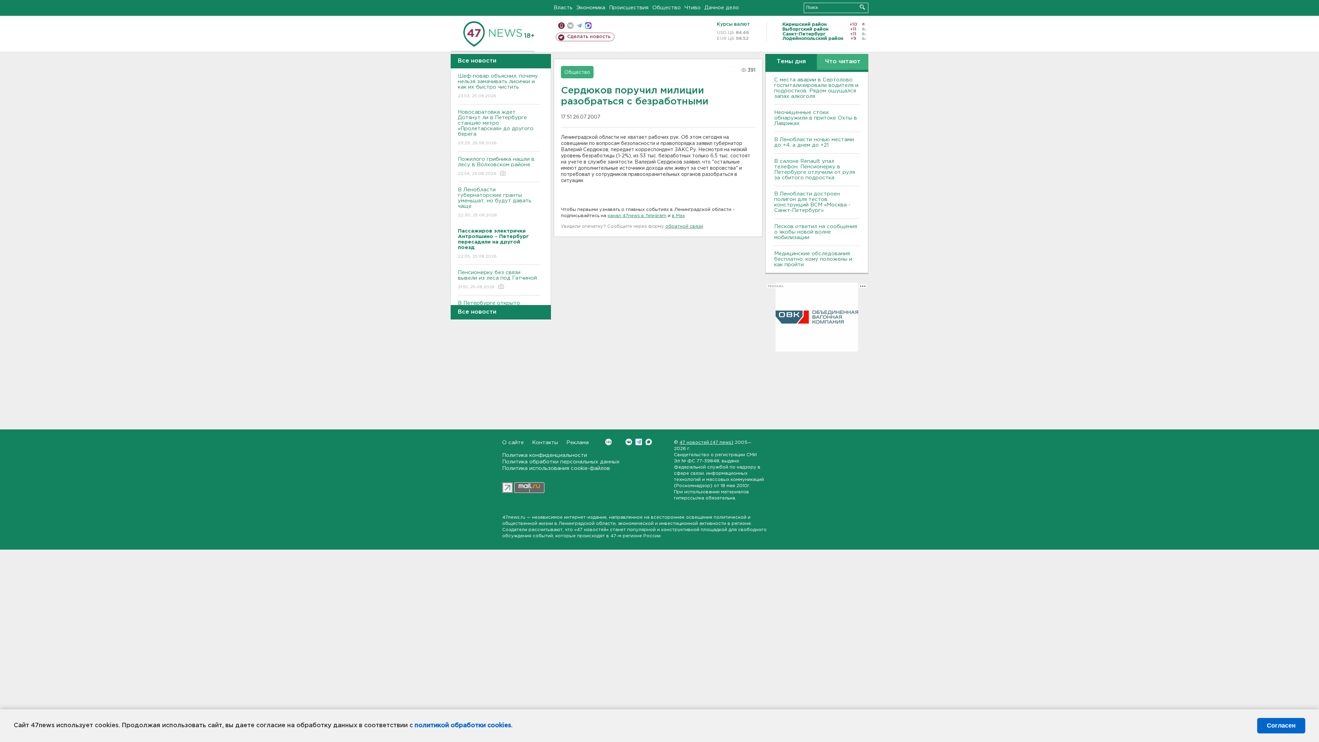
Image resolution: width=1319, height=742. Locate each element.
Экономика (590, 7)
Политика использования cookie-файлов (556, 468)
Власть (563, 7)
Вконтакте (628, 442)
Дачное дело (721, 7)
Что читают (842, 61)
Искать (862, 7)
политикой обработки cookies (463, 725)
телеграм (579, 25)
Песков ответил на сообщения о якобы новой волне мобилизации (815, 232)
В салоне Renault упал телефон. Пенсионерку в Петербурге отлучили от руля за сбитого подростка (814, 169)
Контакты (545, 442)
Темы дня (791, 61)
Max (648, 442)
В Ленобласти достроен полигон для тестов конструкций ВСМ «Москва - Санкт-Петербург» (812, 202)
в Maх (678, 216)
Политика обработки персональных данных (561, 462)
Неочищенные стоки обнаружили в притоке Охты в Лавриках (815, 118)
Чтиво (693, 7)
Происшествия (629, 7)
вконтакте (570, 25)
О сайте (513, 442)
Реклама (577, 442)
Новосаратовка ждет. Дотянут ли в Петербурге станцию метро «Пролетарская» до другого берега (495, 127)
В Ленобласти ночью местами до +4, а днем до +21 (814, 142)
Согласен (1281, 725)
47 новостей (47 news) (706, 443)
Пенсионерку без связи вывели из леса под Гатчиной (497, 279)
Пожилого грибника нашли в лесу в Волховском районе (496, 166)
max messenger (588, 25)
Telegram (638, 442)
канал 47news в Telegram (637, 216)
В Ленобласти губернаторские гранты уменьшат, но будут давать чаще (494, 202)
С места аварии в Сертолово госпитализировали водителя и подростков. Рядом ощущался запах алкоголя (816, 88)
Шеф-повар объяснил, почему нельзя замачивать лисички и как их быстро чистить (498, 86)
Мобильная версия (561, 25)
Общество (666, 7)
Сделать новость (589, 37)
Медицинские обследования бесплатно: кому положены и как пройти (813, 259)
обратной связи (684, 226)
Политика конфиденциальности (544, 455)
